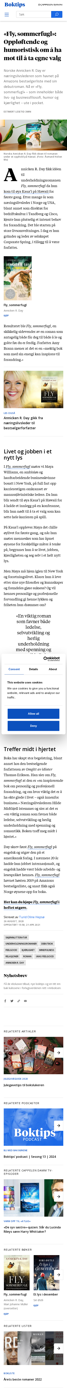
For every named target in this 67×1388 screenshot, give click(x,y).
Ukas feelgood (45, 956)
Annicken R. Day (15, 962)
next (58, 1052)
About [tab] (53, 669)
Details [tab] (33, 669)
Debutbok (47, 943)
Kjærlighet (28, 950)
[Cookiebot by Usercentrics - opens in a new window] (45, 659)
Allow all (33, 713)
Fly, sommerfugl (18, 466)
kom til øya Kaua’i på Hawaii (26, 191)
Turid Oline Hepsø (31, 917)
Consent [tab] (14, 669)
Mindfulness (46, 950)
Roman (27, 956)
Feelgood (11, 950)
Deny (33, 725)
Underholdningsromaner (21, 943)
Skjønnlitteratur (16, 937)
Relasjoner (12, 956)
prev (8, 1052)
